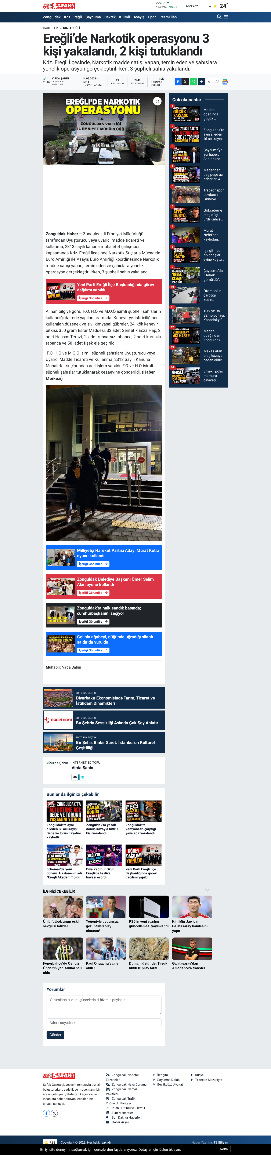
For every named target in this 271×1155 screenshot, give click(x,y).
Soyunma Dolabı (168, 1080)
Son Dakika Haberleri (127, 1117)
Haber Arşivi (120, 1122)
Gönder (55, 1035)
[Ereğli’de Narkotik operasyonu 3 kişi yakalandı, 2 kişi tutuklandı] (104, 129)
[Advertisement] (123, 197)
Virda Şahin (82, 767)
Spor (152, 17)
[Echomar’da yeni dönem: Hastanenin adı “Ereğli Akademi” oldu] (65, 855)
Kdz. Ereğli (73, 17)
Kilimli (124, 17)
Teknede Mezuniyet (208, 1080)
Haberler (50, 28)
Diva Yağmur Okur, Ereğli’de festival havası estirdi (100, 873)
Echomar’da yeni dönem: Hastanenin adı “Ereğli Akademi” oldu (64, 873)
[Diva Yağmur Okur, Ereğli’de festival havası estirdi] (104, 855)
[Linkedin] (82, 777)
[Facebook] (46, 1113)
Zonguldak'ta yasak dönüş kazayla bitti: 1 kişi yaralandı (102, 829)
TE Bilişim (221, 1142)
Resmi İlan (168, 17)
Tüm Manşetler (122, 1113)
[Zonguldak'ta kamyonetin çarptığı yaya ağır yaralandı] (144, 811)
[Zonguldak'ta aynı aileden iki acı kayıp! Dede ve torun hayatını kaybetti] (65, 811)
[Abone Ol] (225, 81)
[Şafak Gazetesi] (59, 5)
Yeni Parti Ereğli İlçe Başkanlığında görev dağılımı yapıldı (141, 873)
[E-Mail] (75, 777)
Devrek (110, 17)
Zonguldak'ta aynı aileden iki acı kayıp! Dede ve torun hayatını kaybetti (64, 831)
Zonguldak (52, 17)
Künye (199, 1075)
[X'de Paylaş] (185, 81)
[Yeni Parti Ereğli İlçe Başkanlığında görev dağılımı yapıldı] (144, 855)
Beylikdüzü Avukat (170, 1084)
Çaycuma (93, 17)
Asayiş (139, 17)
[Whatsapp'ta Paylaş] (193, 81)
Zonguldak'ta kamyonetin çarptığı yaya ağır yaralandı (141, 829)
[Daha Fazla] (201, 81)
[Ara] (219, 17)
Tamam (224, 1149)
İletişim (162, 1075)
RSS (52, 1142)
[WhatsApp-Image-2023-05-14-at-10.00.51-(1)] (104, 462)
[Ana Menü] (225, 17)
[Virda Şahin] (57, 763)
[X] (54, 1113)
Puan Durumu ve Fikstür (128, 1108)
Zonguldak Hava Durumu (129, 1084)
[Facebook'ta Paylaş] (178, 81)
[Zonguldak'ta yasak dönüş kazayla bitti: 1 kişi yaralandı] (104, 811)
